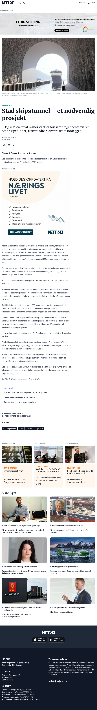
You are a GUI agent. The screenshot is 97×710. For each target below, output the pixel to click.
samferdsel (30, 429)
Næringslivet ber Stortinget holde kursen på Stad (26, 392)
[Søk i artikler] (24, 2)
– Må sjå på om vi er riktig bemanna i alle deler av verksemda (23, 609)
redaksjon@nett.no (19, 695)
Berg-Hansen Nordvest (14, 482)
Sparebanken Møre (76, 482)
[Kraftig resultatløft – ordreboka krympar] (72, 591)
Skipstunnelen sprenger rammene (19, 397)
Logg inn (81, 3)
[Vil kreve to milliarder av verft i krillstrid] (72, 509)
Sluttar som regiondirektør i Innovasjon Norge (22, 526)
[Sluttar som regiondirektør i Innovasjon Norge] (24, 509)
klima (21, 429)
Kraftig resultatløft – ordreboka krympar (68, 608)
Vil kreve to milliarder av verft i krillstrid (67, 526)
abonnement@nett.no (21, 699)
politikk (40, 429)
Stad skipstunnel (9, 429)
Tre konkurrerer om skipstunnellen (20, 402)
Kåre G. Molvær (9, 138)
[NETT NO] (10, 2)
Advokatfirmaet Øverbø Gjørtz (46, 482)
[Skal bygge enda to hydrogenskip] (72, 550)
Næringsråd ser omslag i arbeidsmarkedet (20, 567)
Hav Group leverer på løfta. (61, 612)
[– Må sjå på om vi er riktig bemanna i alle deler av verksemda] (24, 591)
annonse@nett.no (17, 697)
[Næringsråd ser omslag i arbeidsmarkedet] (24, 550)
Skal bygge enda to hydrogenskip (65, 567)
